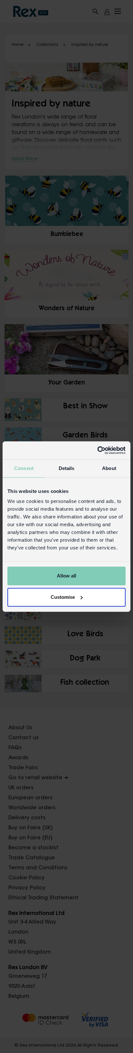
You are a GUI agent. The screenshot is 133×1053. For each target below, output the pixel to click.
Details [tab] (67, 468)
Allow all (66, 575)
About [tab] (109, 468)
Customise (63, 597)
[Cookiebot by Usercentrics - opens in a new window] (97, 450)
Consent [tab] (24, 468)
